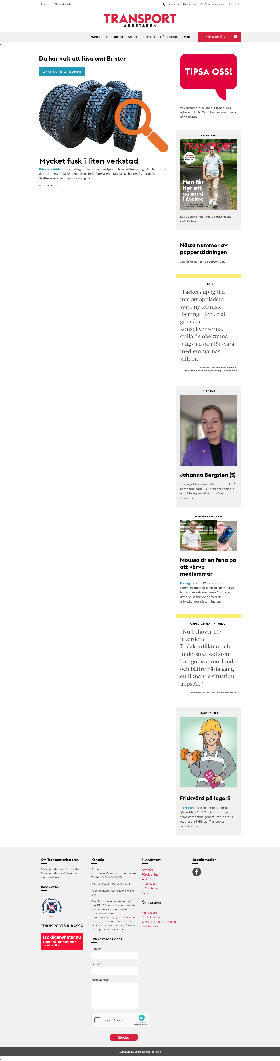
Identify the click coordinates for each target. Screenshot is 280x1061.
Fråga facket (169, 37)
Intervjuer (148, 37)
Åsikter (132, 37)
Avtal (186, 37)
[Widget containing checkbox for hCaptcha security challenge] (120, 1020)
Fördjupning (114, 37)
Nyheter (96, 37)
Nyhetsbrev (233, 4)
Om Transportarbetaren (212, 4)
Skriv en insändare (64, 4)
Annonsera (173, 4)
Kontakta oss (189, 4)
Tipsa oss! (46, 4)
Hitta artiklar (216, 36)
